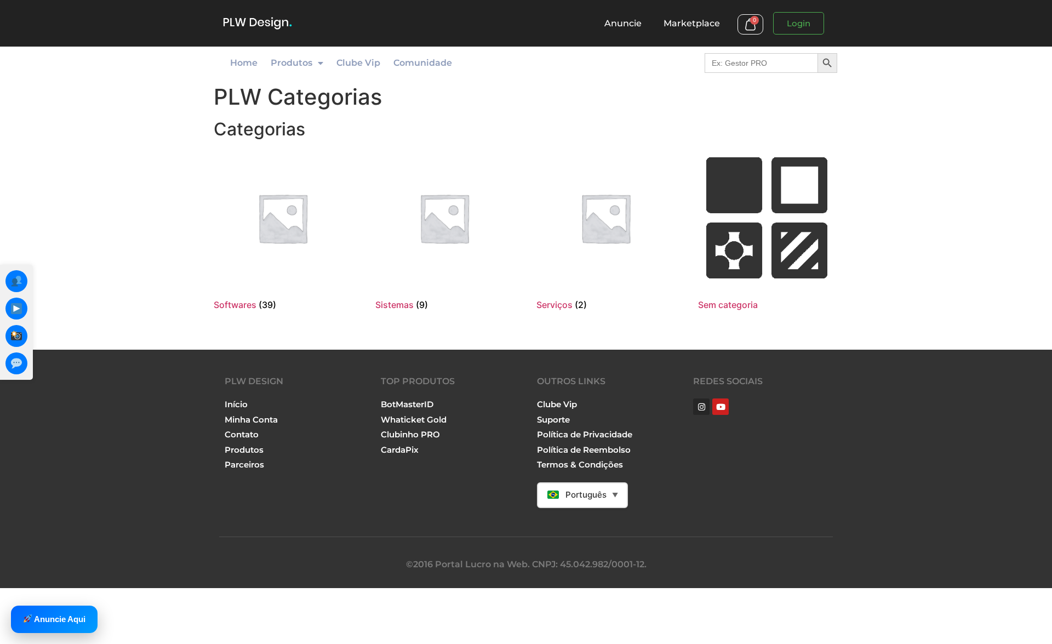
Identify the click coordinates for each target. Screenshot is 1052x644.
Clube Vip (358, 63)
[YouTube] (16, 309)
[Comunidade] (16, 281)
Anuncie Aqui (58, 619)
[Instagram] (16, 336)
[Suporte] (16, 363)
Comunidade (422, 63)
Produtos (291, 63)
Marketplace (692, 23)
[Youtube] (720, 406)
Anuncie (623, 23)
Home (244, 63)
